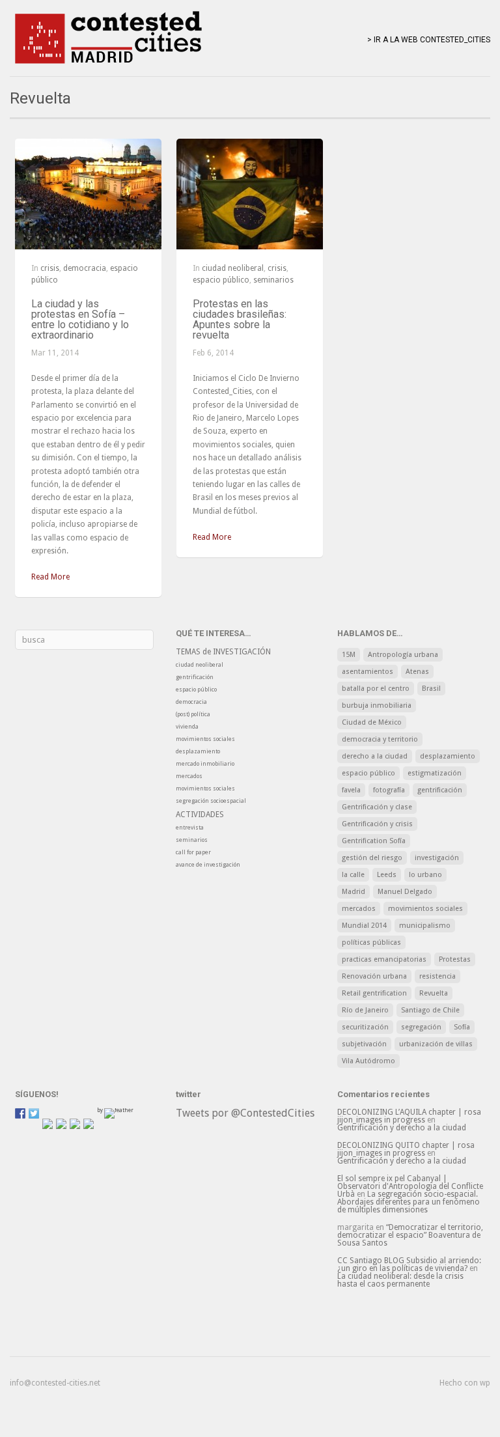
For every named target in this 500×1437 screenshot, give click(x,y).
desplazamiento (198, 751)
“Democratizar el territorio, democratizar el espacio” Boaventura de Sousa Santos (410, 1235)
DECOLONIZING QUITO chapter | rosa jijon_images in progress (406, 1149)
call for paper (193, 852)
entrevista (190, 827)
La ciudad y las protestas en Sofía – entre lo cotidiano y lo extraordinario (80, 319)
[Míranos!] (61, 1124)
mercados (189, 776)
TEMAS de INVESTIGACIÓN (223, 651)
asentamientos (367, 671)
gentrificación (195, 677)
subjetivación (364, 1044)
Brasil (431, 688)
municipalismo (425, 925)
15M (348, 654)
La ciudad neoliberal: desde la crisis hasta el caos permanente (400, 1280)
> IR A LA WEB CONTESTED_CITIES (428, 39)
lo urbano (425, 875)
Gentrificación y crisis (377, 824)
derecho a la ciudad (375, 756)
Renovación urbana (374, 976)
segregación (421, 1027)
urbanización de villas (436, 1044)
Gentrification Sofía (374, 841)
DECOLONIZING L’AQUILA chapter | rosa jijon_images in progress (409, 1116)
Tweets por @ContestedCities (245, 1113)
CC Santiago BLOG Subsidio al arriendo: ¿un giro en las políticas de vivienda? (409, 1264)
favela (351, 790)
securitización (365, 1027)
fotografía (389, 790)
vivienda (187, 726)
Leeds (386, 875)
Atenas (417, 671)
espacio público (221, 280)
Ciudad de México (372, 722)
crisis (49, 268)
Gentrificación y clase (377, 807)
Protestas (455, 959)
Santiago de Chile (430, 1010)
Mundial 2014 (364, 925)
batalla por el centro (376, 688)
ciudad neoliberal (233, 268)
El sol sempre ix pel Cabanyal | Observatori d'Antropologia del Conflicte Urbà (410, 1186)
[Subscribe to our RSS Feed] (47, 1124)
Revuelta (433, 993)
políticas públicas (371, 942)
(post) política (193, 714)
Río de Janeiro (365, 1010)
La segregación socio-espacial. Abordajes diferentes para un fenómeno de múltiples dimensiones (408, 1202)
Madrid (353, 891)
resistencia (437, 976)
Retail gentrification (374, 993)
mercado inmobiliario (205, 763)
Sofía (462, 1027)
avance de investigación (208, 864)
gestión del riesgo (372, 858)
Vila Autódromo (368, 1061)
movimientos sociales (205, 739)
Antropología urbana (403, 654)
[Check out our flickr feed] (88, 1124)
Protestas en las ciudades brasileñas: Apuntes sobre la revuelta (239, 319)
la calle (353, 875)
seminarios (273, 280)
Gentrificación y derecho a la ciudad (401, 1127)
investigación (437, 858)
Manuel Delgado (405, 891)
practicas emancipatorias (384, 959)
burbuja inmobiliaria (376, 705)
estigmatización (435, 773)
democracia (84, 268)
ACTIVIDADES (200, 814)
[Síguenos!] (20, 1113)
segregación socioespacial (211, 801)
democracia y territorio (380, 739)
